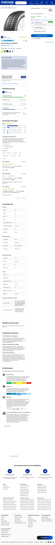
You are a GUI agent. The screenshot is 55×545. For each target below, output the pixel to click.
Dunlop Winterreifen (24, 495)
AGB (26, 542)
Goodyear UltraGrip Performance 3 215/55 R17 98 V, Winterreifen (44, 507)
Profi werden (17, 519)
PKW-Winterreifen (8, 6)
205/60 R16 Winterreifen (42, 485)
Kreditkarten (30, 519)
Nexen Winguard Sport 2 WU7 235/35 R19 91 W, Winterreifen (27, 506)
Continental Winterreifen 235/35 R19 (10, 501)
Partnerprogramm (18, 517)
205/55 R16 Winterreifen (41, 490)
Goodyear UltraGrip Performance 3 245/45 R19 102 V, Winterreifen (44, 509)
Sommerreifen (6, 489)
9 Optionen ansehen (49, 42)
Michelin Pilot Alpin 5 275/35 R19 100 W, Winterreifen (44, 501)
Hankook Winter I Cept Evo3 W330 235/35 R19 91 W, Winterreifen (27, 504)
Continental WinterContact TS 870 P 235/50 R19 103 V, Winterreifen (44, 506)
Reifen (2, 6)
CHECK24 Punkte (5, 536)
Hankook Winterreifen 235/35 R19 (9, 507)
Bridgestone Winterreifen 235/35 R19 (10, 506)
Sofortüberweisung (32, 521)
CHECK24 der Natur (47, 521)
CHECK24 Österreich (5, 522)
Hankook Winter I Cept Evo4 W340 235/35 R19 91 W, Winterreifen (27, 507)
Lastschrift (30, 524)
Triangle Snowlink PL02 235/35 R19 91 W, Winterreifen (27, 509)
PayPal (29, 517)
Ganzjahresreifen (6, 487)
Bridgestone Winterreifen (25, 490)
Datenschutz (30, 542)
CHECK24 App (4, 532)
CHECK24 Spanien (5, 524)
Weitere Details (24, 114)
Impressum (36, 542)
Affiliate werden (18, 521)
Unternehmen (4, 521)
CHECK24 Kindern (46, 519)
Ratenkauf (30, 526)
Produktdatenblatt (14, 456)
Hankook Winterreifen (24, 492)
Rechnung (30, 522)
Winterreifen (5, 485)
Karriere (2, 517)
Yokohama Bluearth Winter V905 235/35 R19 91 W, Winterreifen (27, 502)
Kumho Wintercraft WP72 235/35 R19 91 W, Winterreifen (27, 499)
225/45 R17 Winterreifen (41, 492)
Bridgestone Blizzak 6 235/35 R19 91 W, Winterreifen (27, 501)
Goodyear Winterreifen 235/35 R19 (9, 509)
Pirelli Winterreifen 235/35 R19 (8, 502)
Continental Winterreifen (25, 485)
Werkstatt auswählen (42, 35)
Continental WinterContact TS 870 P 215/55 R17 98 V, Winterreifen (44, 504)
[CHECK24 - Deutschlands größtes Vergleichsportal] (7, 2)
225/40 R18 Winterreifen (42, 489)
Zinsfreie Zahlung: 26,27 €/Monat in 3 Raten (42, 19)
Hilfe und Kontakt (5, 530)
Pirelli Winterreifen (23, 487)
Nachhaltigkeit (45, 517)
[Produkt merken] (24, 41)
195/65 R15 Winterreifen (41, 487)
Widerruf (42, 542)
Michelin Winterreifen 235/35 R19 (9, 504)
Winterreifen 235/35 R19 (7, 499)
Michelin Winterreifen (24, 489)
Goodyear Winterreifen (24, 493)
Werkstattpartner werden (20, 522)
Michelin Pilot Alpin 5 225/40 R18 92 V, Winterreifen (44, 499)
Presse (2, 519)
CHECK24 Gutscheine (6, 534)
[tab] (12, 32)
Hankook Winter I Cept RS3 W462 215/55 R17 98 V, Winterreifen (44, 502)
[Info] (6, 210)
